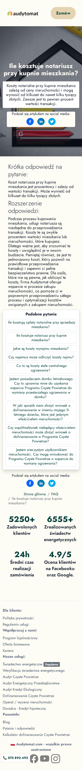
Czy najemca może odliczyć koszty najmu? (41, 357)
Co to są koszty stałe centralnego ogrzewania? (41, 368)
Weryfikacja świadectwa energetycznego (34, 670)
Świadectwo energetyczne (30, 664)
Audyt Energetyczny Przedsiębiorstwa (31, 683)
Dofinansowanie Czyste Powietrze (28, 695)
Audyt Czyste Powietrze (20, 676)
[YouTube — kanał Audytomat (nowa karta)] (41, 757)
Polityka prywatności (18, 618)
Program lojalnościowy (20, 638)
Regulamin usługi (16, 624)
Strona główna (35, 494)
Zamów (63, 13)
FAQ (54, 494)
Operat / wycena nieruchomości (27, 702)
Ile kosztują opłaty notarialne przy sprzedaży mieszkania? (41, 324)
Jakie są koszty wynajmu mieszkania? (41, 348)
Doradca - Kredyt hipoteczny (24, 708)
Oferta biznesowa (16, 644)
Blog (6, 722)
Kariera (8, 650)
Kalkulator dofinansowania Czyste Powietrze (36, 734)
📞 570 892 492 (15, 758)
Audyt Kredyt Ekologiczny (22, 689)
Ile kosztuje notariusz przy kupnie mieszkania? (41, 338)
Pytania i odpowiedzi (19, 728)
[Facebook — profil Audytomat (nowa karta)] (30, 757)
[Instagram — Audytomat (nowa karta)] (52, 757)
